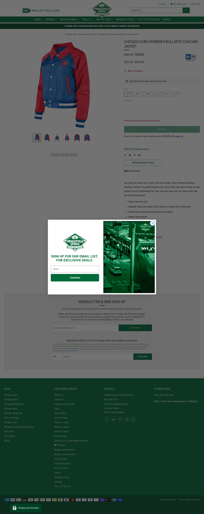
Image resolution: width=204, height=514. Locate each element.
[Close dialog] (152, 223)
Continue (75, 277)
